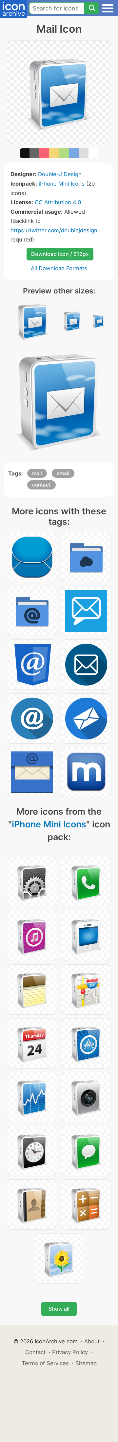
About (92, 1341)
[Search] (91, 8)
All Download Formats (59, 268)
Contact (35, 1352)
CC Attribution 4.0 (58, 202)
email (63, 473)
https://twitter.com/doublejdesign (53, 230)
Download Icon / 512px (60, 254)
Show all (59, 1308)
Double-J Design (60, 174)
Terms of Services (45, 1363)
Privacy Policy (70, 1352)
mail (37, 473)
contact (41, 485)
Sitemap (86, 1363)
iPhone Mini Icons (62, 183)
